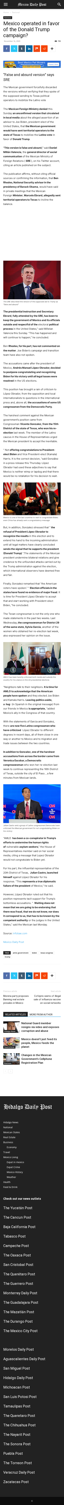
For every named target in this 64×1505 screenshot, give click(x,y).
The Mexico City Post (20, 1331)
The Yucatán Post (17, 1208)
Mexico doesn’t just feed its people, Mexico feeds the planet (39, 1042)
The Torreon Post (17, 1463)
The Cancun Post (17, 1217)
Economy (12, 1147)
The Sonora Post (17, 1444)
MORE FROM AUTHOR (41, 1014)
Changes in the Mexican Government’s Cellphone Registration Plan (36, 1058)
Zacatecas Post (16, 1482)
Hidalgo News (9, 1031)
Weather (11, 1177)
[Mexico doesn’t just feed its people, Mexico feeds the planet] (11, 1043)
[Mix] (36, 48)
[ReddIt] (44, 48)
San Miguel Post (16, 1368)
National (16, 12)
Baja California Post (19, 1227)
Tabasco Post (14, 1236)
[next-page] (11, 1071)
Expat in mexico (15, 1162)
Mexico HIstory (15, 1172)
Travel (6, 1152)
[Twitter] (14, 48)
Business (7, 1063)
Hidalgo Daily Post (18, 1378)
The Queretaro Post (19, 1416)
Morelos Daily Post (18, 1349)
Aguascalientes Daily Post (24, 1359)
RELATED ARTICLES (15, 1014)
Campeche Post (16, 1246)
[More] (52, 48)
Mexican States (11, 1132)
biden (34, 953)
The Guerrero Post (18, 1284)
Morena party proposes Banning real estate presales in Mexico (16, 999)
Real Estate (9, 1137)
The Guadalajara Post (20, 1302)
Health (7, 1182)
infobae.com (20, 933)
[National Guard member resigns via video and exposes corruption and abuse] (11, 1027)
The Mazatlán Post (18, 1312)
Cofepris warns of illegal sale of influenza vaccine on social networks (47, 999)
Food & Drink (9, 1047)
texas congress (47, 953)
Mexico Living (10, 1157)
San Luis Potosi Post (20, 1397)
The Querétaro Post (19, 1274)
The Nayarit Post (16, 1434)
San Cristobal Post (18, 1265)
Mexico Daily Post (13, 942)
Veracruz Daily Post (19, 1472)
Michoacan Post (16, 1387)
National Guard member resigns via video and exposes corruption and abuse (40, 1027)
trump (7, 956)
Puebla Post (13, 1453)
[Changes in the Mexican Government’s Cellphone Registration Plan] (11, 1059)
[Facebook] (6, 48)
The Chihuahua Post (19, 1425)
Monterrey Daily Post (20, 1293)
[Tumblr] (21, 48)
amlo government (20, 953)
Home (6, 12)
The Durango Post (18, 1321)
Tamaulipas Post (16, 1406)
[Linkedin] (29, 48)
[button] (5, 4)
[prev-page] (5, 1071)
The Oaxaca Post (17, 1255)
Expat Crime (13, 1167)
